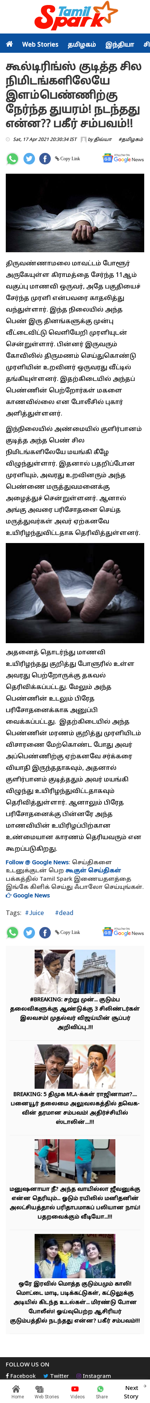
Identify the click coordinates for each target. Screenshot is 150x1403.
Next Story (131, 1392)
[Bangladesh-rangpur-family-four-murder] (75, 1257)
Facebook (22, 1376)
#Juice (34, 912)
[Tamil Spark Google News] (123, 158)
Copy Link (69, 158)
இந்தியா (119, 45)
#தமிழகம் (130, 139)
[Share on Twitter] (29, 158)
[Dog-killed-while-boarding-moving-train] (75, 1162)
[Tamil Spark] (75, 17)
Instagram (96, 1376)
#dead (63, 912)
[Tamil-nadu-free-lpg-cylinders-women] (75, 973)
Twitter (58, 1376)
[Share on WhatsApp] (12, 159)
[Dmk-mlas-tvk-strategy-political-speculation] (75, 1067)
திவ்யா (103, 139)
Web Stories (40, 45)
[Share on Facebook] (45, 158)
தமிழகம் (82, 45)
